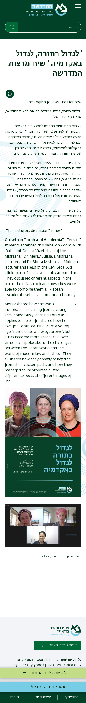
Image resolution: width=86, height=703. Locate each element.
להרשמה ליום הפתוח (48, 673)
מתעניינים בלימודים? (49, 687)
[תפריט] (78, 9)
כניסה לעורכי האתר (63, 645)
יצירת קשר (43, 697)
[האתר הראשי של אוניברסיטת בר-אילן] (66, 635)
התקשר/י (71, 697)
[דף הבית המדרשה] (36, 12)
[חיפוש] (11, 27)
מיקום (14, 697)
